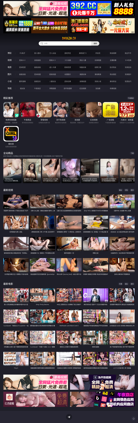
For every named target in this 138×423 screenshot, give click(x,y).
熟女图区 (113, 74)
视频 (10, 60)
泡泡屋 (97, 88)
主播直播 (113, 60)
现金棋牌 (113, 53)
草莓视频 (52, 88)
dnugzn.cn (69, 38)
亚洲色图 (37, 74)
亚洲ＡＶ (22, 60)
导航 (10, 88)
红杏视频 (83, 88)
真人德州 (37, 53)
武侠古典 (67, 81)
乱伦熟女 (113, 67)
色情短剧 (113, 88)
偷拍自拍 (37, 67)
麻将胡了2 (82, 53)
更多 (132, 190)
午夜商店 (37, 88)
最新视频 (8, 190)
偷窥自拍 (22, 74)
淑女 (126, 284)
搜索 (95, 43)
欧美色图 (52, 74)
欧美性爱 (67, 67)
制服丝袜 (83, 67)
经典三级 (98, 67)
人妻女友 (52, 81)
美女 (120, 190)
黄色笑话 (113, 81)
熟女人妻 (83, 60)
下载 (132, 153)
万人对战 (52, 53)
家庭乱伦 (37, 81)
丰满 (120, 284)
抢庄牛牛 (128, 53)
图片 (10, 74)
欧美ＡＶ (52, 60)
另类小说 (98, 81)
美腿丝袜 (83, 74)
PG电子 (22, 53)
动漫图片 (67, 74)
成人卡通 (52, 67)
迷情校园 (83, 81)
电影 (10, 67)
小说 (10, 81)
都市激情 (22, 81)
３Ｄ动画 (67, 60)
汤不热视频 (68, 88)
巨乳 (126, 190)
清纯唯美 (98, 74)
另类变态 (128, 67)
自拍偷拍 (37, 60)
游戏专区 (67, 53)
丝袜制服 (98, 60)
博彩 (10, 53)
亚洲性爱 (22, 67)
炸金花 (97, 53)
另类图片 (128, 74)
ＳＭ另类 (128, 60)
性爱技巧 (128, 81)
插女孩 (22, 88)
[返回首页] (133, 418)
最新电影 (8, 283)
